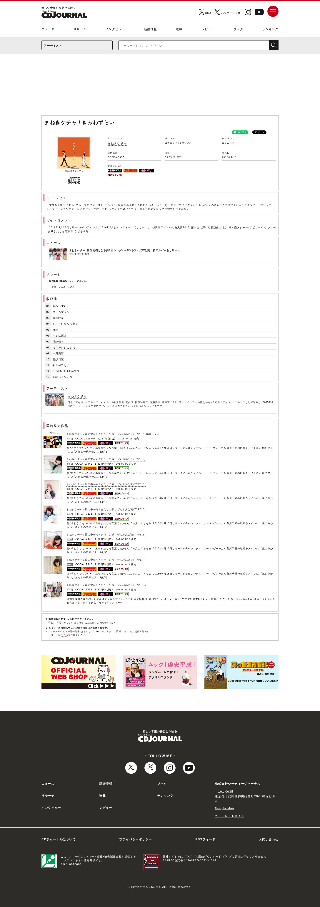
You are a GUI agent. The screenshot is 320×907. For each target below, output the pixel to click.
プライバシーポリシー (135, 839)
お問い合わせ (269, 839)
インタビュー (115, 29)
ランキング (270, 29)
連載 (179, 29)
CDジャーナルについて (58, 839)
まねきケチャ (117, 143)
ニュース (47, 29)
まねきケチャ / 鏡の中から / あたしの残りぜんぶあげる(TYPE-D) (106, 509)
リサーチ (80, 29)
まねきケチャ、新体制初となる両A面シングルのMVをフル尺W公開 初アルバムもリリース (124, 250)
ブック (238, 29)
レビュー (207, 29)
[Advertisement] (160, 86)
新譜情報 (150, 29)
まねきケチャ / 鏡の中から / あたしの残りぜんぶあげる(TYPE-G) (106, 585)
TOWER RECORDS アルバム (67, 281)
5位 (54, 286)
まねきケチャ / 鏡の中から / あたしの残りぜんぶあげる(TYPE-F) (106, 559)
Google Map (224, 808)
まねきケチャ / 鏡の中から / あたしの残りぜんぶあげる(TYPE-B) (106, 459)
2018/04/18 (229, 157)
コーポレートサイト (229, 816)
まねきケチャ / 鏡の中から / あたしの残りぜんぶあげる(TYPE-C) (106, 484)
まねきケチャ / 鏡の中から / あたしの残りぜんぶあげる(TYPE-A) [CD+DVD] (112, 434)
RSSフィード (205, 839)
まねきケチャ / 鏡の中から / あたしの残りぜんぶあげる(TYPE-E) (106, 534)
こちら (88, 622)
